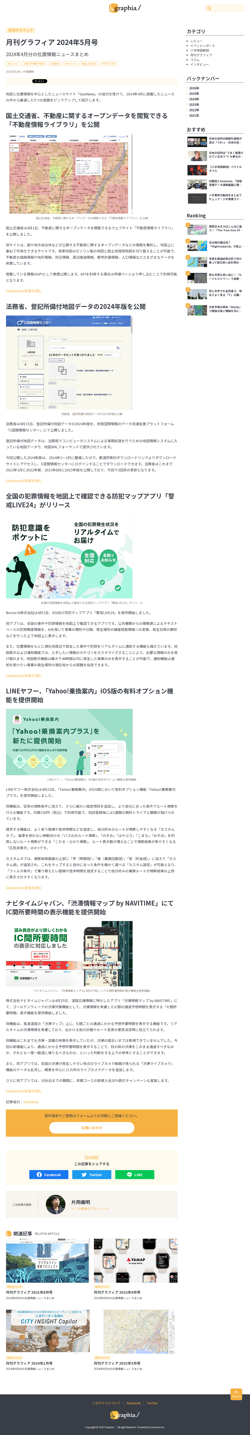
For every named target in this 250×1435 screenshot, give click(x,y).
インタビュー (199, 64)
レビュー (196, 41)
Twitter (95, 1174)
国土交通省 (89, 63)
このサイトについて (106, 1403)
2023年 (194, 104)
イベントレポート (202, 45)
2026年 (194, 88)
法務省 (55, 63)
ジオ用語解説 (199, 50)
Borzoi (13, 63)
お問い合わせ (91, 1127)
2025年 (194, 93)
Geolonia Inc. (158, 1427)
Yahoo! (71, 63)
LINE (138, 1174)
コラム (195, 59)
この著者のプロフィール (91, 1208)
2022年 (194, 110)
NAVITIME (109, 63)
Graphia (109, 1427)
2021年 (194, 115)
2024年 (194, 99)
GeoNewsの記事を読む (24, 290)
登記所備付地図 (34, 63)
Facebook (52, 1174)
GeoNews (31, 1101)
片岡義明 (28, 72)
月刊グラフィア (20, 30)
